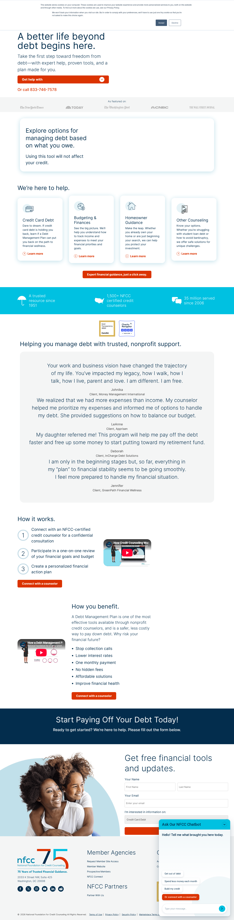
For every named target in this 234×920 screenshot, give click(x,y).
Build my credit (172, 888)
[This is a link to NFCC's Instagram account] (36, 889)
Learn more (35, 253)
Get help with (63, 79)
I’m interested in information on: (151, 812)
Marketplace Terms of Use (151, 914)
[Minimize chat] (224, 824)
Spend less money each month (181, 881)
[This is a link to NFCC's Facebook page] (20, 889)
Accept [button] (161, 22)
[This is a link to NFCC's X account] (28, 889)
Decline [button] (175, 22)
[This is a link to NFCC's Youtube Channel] (44, 889)
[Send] (222, 909)
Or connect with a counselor (181, 897)
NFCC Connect (95, 876)
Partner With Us (95, 895)
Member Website (96, 866)
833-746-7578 (43, 89)
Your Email (137, 795)
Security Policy (129, 914)
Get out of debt (173, 873)
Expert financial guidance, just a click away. (117, 274)
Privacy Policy (112, 914)
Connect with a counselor (40, 583)
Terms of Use (95, 914)
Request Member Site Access (103, 861)
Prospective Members (99, 871)
